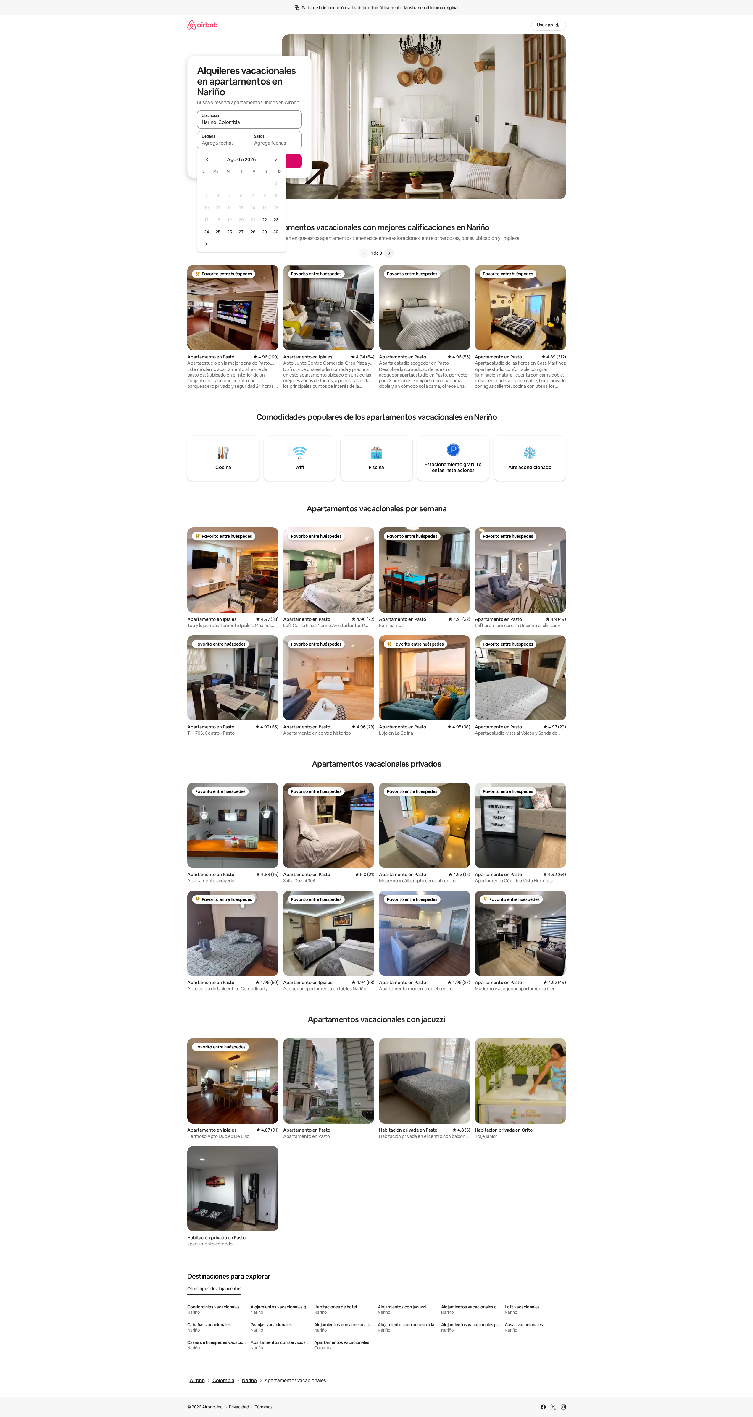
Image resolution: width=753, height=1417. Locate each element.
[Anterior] (364, 253)
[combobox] (249, 122)
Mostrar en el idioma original (431, 7)
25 (218, 232)
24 (206, 232)
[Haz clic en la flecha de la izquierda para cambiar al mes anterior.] (207, 159)
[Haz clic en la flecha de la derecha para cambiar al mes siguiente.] (275, 159)
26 (229, 232)
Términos (264, 1407)
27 (241, 232)
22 (264, 219)
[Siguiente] (389, 253)
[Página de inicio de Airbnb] (202, 24)
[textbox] (223, 142)
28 (253, 232)
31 (206, 244)
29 (264, 232)
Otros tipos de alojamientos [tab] (214, 1288)
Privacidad (239, 1407)
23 (276, 219)
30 (275, 232)
